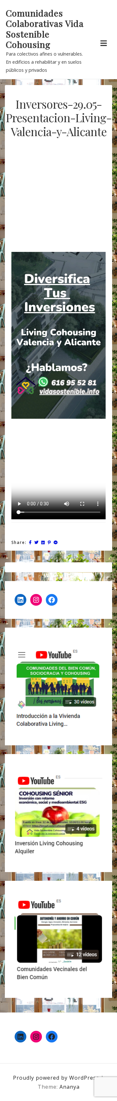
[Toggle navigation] (103, 43)
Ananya (69, 1086)
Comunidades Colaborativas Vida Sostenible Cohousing (45, 29)
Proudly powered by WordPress (57, 1077)
